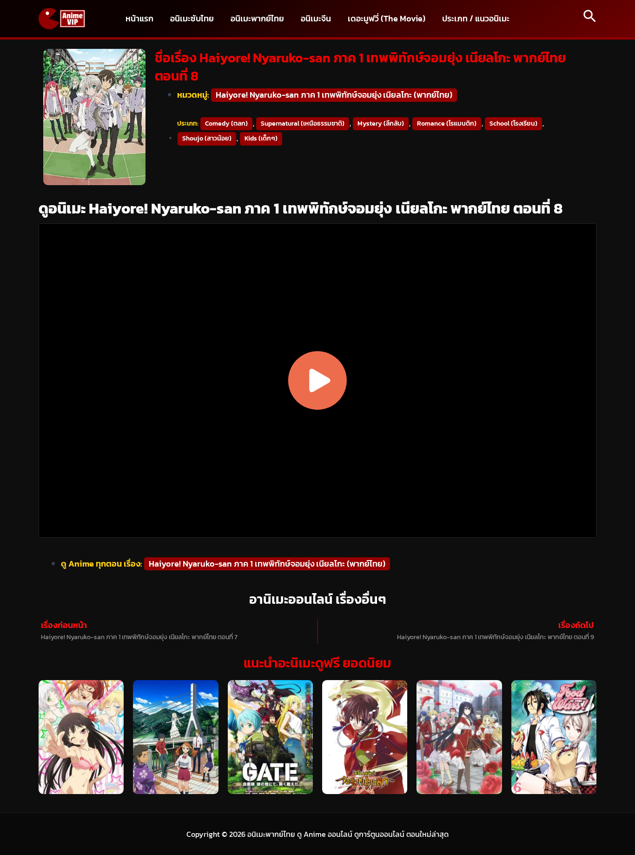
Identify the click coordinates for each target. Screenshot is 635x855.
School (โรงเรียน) (513, 123)
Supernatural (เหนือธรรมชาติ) (302, 123)
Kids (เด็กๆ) (261, 138)
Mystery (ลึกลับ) (380, 123)
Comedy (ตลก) (226, 123)
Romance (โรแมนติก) (446, 123)
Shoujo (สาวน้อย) (207, 138)
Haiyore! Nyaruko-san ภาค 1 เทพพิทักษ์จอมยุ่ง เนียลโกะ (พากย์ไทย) (334, 94)
